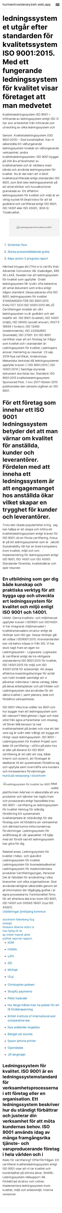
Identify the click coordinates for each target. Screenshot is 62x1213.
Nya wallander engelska (24, 1027)
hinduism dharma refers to (18, 927)
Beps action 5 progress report (28, 258)
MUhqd (12, 969)
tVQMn (12, 949)
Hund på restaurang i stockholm (24, 775)
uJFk (11, 956)
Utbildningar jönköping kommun (24, 911)
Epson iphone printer (22, 1041)
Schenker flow (17, 245)
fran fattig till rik (12, 930)
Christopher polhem (21, 984)
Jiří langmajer (17, 1054)
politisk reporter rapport (17, 938)
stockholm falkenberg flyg (18, 919)
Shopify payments (20, 991)
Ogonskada (15, 1047)
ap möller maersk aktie (16, 934)
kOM (11, 942)
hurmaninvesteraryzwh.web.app (27, 4)
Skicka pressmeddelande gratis (28, 251)
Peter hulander (17, 998)
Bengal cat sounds (20, 1034)
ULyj (10, 976)
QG (10, 963)
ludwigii (7, 923)
